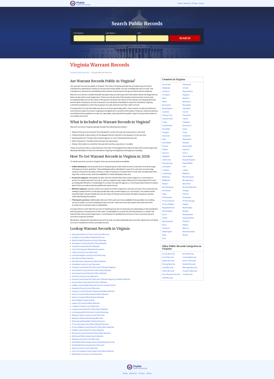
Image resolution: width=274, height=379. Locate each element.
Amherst (165, 91)
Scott (164, 215)
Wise (164, 235)
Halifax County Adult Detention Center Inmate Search (94, 285)
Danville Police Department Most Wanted (89, 261)
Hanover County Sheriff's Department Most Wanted (93, 291)
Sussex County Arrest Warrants (85, 348)
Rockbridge (187, 208)
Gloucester (187, 139)
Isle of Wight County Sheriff (83, 300)
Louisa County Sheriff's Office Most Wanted (89, 309)
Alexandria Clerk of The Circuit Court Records (90, 234)
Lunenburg (166, 173)
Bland (164, 102)
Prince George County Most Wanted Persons (90, 324)
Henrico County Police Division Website (88, 297)
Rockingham (167, 211)
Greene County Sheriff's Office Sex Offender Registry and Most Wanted (101, 279)
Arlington (166, 95)
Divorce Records (189, 261)
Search (184, 38)
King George (167, 163)
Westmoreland (188, 232)
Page (164, 194)
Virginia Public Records (79, 73)
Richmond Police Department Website (87, 336)
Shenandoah (187, 215)
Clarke (185, 119)
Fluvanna (166, 136)
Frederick (186, 136)
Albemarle (186, 84)
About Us (187, 3)
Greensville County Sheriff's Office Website (89, 282)
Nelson (165, 184)
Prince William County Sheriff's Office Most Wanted (93, 327)
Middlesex (166, 180)
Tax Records (187, 274)
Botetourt (186, 102)
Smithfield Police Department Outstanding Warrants (93, 342)
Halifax (165, 149)
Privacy (195, 3)
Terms (201, 3)
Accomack (166, 84)
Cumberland (167, 126)
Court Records (168, 257)
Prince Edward (168, 201)
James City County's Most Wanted (85, 303)
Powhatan (186, 197)
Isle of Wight (187, 156)
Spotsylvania (167, 221)
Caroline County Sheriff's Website (86, 246)
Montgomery (187, 180)
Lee (184, 167)
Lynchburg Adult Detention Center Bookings (90, 312)
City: (139, 33)
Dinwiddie (166, 129)
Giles (164, 139)
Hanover (186, 149)
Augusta (185, 95)
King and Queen (188, 160)
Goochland (166, 143)
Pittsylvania (167, 197)
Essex (184, 129)
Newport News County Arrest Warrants (88, 315)
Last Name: (111, 33)
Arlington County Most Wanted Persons (88, 237)
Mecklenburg (188, 177)
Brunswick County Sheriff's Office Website (89, 243)
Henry (185, 153)
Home (180, 3)
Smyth (164, 218)
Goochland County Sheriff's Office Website (89, 273)
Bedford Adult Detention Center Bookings (89, 240)
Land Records (167, 268)
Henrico (165, 153)
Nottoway (166, 191)
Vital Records (167, 278)
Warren (185, 228)
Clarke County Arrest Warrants (85, 252)
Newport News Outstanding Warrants (87, 318)
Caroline (165, 112)
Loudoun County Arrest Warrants (85, 306)
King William (187, 163)
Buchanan (186, 105)
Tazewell (165, 228)
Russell (185, 211)
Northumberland (189, 187)
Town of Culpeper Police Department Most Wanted (93, 351)
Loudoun (165, 170)
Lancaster (166, 167)
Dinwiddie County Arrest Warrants (86, 264)
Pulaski (185, 204)
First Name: (79, 33)
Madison (185, 173)
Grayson (185, 143)
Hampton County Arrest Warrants (86, 288)
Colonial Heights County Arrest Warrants (89, 255)
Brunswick (166, 105)
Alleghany (166, 88)
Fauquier (165, 132)
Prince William (168, 204)
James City (166, 160)
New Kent (186, 184)
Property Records (189, 271)
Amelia (185, 88)
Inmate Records (188, 264)
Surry (164, 225)
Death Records (168, 261)
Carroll (185, 112)
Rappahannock (168, 208)
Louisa (185, 170)
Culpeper (186, 122)
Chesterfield (167, 119)
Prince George (188, 201)
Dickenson (186, 126)
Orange (185, 191)
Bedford (185, 98)
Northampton (168, 187)
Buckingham (167, 108)
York (164, 238)
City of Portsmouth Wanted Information (88, 249)
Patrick (185, 194)
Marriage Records (189, 268)
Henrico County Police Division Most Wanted (90, 294)
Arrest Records (168, 254)
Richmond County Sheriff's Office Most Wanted (91, 333)
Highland (165, 156)
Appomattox (187, 91)
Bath (164, 98)
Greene (165, 146)
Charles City (167, 115)
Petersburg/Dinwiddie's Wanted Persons (88, 321)
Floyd (184, 132)
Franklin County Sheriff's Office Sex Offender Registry (94, 267)
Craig (164, 122)
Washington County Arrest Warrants (87, 354)
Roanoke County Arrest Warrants (85, 339)
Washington (167, 232)
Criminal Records (189, 257)
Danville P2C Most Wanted (83, 258)
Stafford (185, 221)
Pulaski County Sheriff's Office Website (88, 330)
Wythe (185, 235)
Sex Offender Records (171, 274)
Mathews (166, 177)
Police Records (168, 271)
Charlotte (186, 115)
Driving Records (168, 264)
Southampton (188, 218)
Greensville (187, 146)
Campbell (186, 108)
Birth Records (188, 254)
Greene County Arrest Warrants (85, 276)
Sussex (185, 225)
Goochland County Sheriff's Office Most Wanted (91, 270)
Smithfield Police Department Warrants (88, 345)
